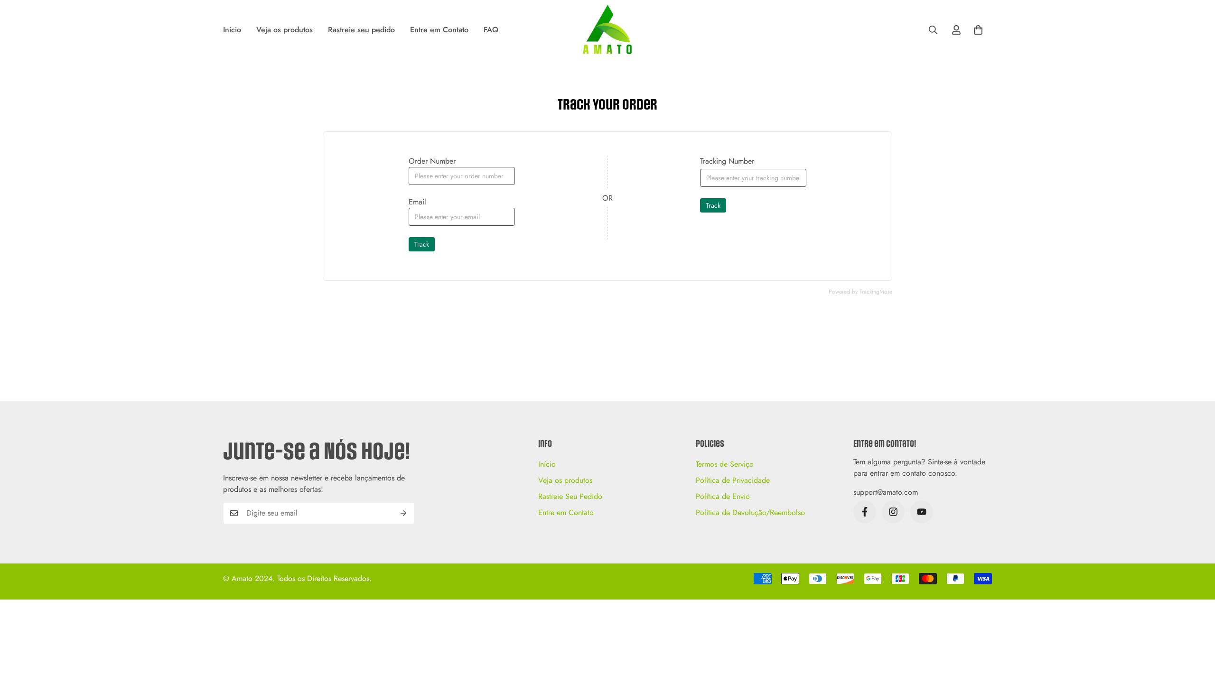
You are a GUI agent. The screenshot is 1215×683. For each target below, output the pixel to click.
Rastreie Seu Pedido (570, 496)
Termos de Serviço (725, 464)
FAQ (491, 29)
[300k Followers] (864, 511)
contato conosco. (929, 473)
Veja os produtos (284, 29)
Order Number (432, 161)
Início (232, 29)
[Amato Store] (607, 30)
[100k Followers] (893, 511)
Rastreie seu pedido (361, 29)
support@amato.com (885, 492)
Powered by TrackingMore (860, 291)
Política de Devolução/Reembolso (750, 512)
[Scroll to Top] (1196, 631)
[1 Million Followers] (921, 511)
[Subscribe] (403, 513)
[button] (978, 30)
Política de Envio (723, 496)
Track (421, 244)
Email (417, 201)
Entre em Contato (439, 29)
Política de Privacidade (733, 480)
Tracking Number (727, 161)
